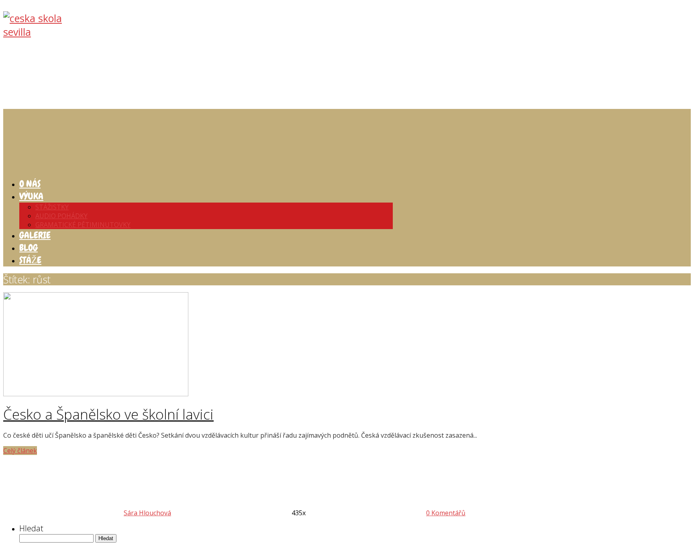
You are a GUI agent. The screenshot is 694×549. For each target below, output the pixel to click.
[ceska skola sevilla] (43, 32)
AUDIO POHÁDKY (61, 215)
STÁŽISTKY (52, 207)
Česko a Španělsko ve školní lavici (108, 414)
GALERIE (35, 235)
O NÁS (30, 184)
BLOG (28, 248)
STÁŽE (30, 260)
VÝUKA (31, 196)
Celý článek (20, 450)
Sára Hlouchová (147, 512)
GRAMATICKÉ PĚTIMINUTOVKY (83, 224)
